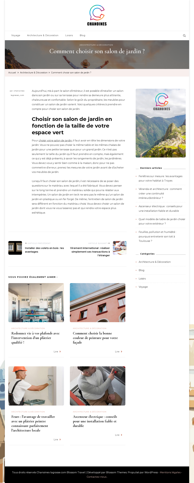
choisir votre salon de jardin (55, 140)
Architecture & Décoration (43, 35)
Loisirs (69, 35)
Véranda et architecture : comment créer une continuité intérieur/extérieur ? (160, 193)
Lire (56, 351)
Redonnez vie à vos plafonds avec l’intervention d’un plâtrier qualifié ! (35, 338)
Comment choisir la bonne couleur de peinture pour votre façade (95, 338)
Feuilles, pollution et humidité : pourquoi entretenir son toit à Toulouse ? (157, 236)
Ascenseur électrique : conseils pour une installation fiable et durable (95, 421)
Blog (82, 35)
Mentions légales (170, 472)
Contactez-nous (96, 476)
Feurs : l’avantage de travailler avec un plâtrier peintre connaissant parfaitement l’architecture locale (33, 423)
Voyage (15, 35)
